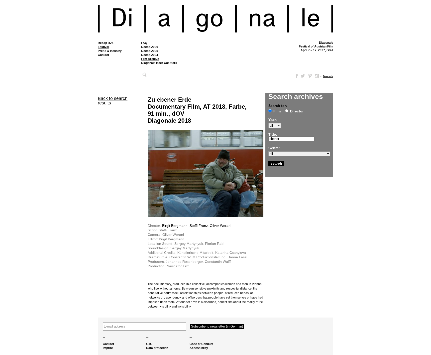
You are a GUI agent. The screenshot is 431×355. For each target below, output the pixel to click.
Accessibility (199, 348)
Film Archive (150, 59)
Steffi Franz (199, 226)
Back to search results (112, 100)
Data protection (157, 348)
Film (277, 111)
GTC (149, 344)
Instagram (317, 76)
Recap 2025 (149, 51)
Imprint (108, 348)
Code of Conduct (201, 344)
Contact (103, 55)
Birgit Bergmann (175, 226)
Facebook (296, 76)
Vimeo (310, 76)
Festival (103, 47)
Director (297, 111)
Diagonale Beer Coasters (159, 63)
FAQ (144, 43)
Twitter (303, 76)
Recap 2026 (149, 47)
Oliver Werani (220, 226)
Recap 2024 (149, 55)
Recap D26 (105, 43)
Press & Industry (110, 51)
